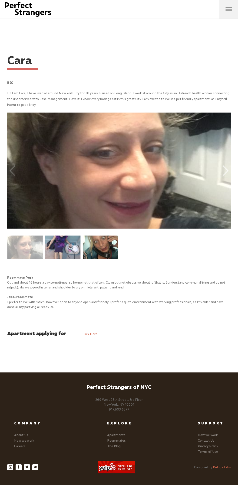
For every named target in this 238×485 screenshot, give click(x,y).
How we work (24, 441)
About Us (21, 435)
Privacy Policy (208, 446)
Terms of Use (208, 452)
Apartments (116, 435)
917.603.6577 (119, 409)
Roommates (116, 441)
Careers (20, 446)
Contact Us (206, 441)
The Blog (114, 446)
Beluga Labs (222, 467)
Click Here (90, 334)
